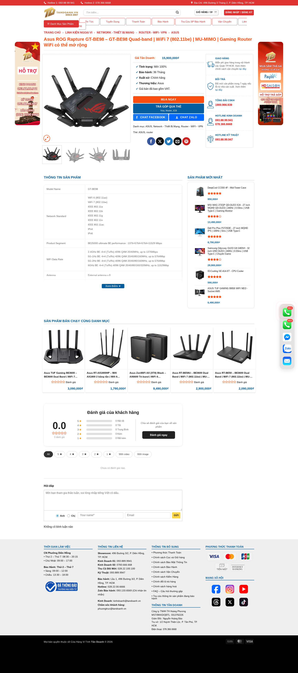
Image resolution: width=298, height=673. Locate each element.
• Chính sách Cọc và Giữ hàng (168, 557)
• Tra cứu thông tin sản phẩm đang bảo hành (173, 597)
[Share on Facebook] (151, 141)
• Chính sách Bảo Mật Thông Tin (169, 562)
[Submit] (177, 13)
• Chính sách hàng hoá (164, 586)
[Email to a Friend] (177, 141)
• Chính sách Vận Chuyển (166, 572)
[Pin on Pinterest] (186, 141)
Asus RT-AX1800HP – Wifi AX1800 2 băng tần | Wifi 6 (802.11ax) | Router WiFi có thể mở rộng (105, 374)
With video (124, 454)
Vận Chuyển (224, 21)
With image (142, 454)
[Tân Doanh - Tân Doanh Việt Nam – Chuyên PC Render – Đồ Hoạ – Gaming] (61, 12)
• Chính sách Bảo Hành (164, 567)
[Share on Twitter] (169, 141)
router (149, 132)
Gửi (176, 515)
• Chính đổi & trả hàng (164, 581)
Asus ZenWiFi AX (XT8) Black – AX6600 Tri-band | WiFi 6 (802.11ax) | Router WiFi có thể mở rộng (148, 374)
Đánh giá (71, 382)
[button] (206, 12)
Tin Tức (89, 21)
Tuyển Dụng (112, 21)
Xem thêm (111, 286)
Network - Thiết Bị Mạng (115, 32)
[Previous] (48, 98)
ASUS (175, 32)
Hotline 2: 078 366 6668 (97, 2)
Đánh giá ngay (158, 434)
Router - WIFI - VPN (153, 32)
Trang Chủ (52, 32)
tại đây (242, 69)
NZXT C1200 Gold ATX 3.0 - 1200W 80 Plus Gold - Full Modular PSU (45, 660)
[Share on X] (160, 141)
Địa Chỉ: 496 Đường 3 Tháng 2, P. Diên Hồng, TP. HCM (223, 2)
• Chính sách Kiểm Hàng (165, 576)
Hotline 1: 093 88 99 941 (60, 2)
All (48, 454)
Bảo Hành (163, 21)
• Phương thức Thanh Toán (166, 552)
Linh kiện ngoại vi (78, 32)
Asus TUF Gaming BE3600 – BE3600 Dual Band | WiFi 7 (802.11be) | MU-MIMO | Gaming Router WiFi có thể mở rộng (62, 374)
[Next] (124, 98)
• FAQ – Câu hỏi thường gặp (167, 591)
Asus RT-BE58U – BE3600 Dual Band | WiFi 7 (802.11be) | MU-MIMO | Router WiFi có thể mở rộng (190, 374)
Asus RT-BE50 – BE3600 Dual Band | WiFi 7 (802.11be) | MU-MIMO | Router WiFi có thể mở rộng (232, 374)
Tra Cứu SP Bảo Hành (193, 21)
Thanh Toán (138, 21)
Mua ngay (168, 99)
